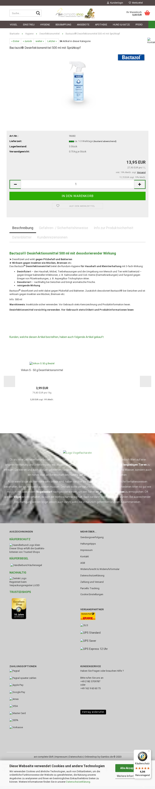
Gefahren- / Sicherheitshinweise (63, 228)
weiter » (40, 41)
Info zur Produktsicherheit (113, 228)
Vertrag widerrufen (93, 712)
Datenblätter (22, 237)
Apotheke (101, 24)
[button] (15, 184)
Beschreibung (22, 228)
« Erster (15, 41)
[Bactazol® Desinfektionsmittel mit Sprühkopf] (77, 81)
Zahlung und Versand (92, 581)
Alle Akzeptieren (130, 768)
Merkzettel (137, 3)
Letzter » (52, 41)
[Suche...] (38, 13)
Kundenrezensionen (52, 237)
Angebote (83, 24)
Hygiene (45, 24)
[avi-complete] (77, 13)
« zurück (27, 41)
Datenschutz (76, 756)
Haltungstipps (88, 543)
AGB (82, 562)
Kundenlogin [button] (116, 3)
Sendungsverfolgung (92, 537)
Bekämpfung (63, 24)
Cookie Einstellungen (91, 594)
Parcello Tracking (89, 588)
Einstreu (29, 24)
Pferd (139, 24)
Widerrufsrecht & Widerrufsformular (99, 569)
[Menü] (149, 752)
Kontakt (84, 556)
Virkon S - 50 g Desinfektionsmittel (42, 370)
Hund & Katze (121, 24)
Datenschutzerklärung (78, 781)
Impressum (86, 550)
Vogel (13, 24)
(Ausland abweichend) (104, 141)
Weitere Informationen (130, 776)
